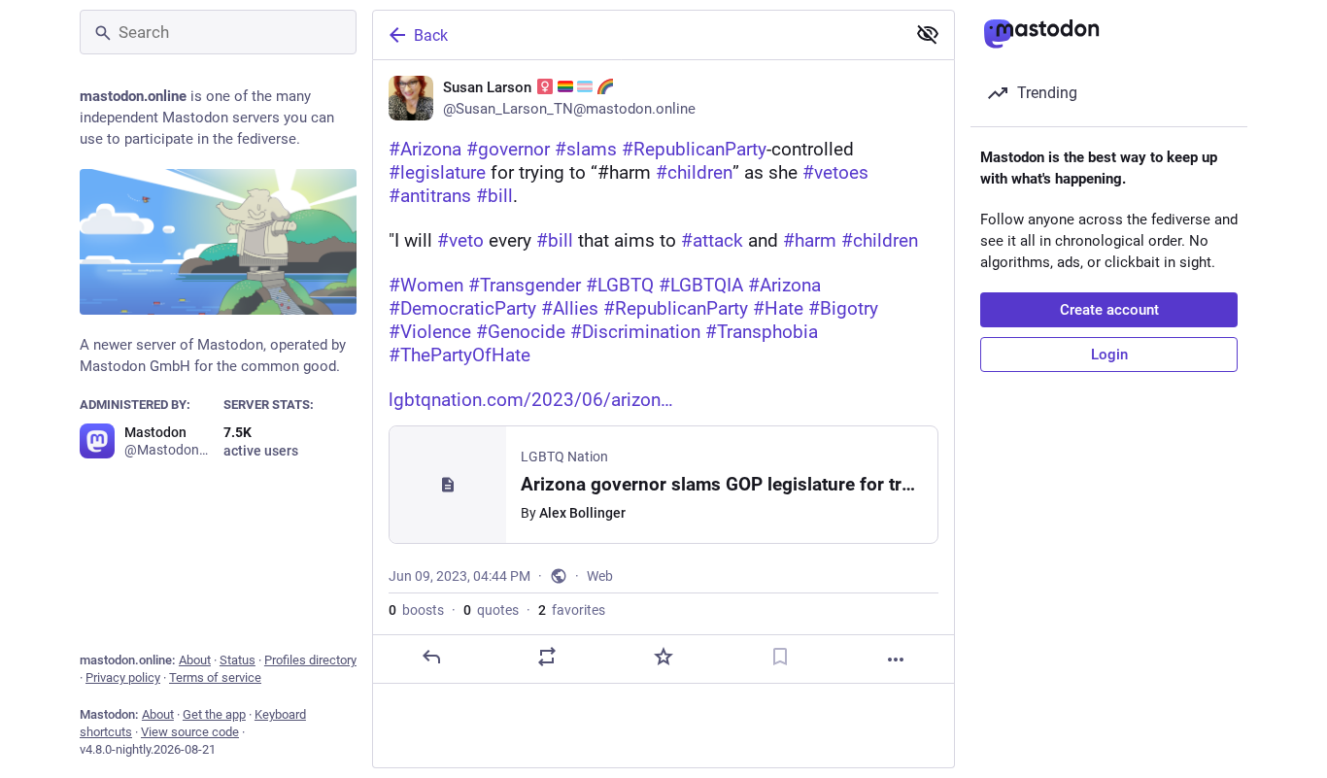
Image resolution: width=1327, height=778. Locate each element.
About (195, 660)
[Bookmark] (780, 656)
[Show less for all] (928, 34)
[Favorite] (663, 656)
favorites (571, 610)
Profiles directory (310, 660)
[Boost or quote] (547, 656)
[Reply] (431, 656)
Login (1109, 354)
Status (237, 660)
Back (431, 35)
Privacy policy (122, 677)
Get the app (214, 714)
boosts (416, 610)
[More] (895, 659)
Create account (1109, 310)
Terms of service (215, 677)
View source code (190, 732)
